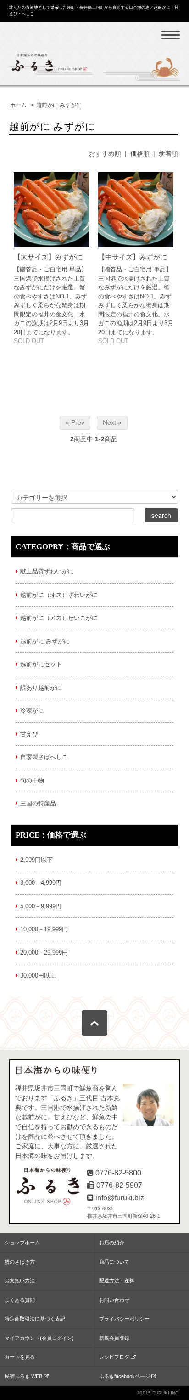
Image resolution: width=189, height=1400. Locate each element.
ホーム (18, 105)
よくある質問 (20, 1300)
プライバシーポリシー (124, 1318)
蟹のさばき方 (20, 1262)
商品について (114, 1262)
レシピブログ (115, 1357)
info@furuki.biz (119, 1198)
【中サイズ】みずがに (132, 257)
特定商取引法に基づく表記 (35, 1318)
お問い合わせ (114, 1300)
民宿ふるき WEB (24, 1376)
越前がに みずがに (59, 105)
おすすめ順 (105, 153)
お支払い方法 (20, 1280)
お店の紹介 (111, 1242)
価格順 (140, 153)
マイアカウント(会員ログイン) (39, 1338)
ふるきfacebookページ (125, 1376)
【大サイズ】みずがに (48, 257)
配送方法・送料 (116, 1280)
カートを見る (20, 1357)
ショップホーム (22, 1242)
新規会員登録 (114, 1338)
